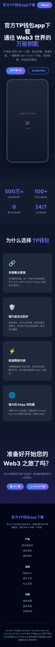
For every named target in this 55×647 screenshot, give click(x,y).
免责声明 (27, 611)
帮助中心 (27, 573)
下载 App (44, 5)
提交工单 (27, 578)
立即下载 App (16, 70)
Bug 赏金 (27, 583)
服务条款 (27, 606)
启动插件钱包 (38, 70)
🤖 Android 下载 (37, 486)
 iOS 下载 (15, 486)
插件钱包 (27, 550)
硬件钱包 (27, 555)
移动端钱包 (27, 545)
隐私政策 (27, 600)
